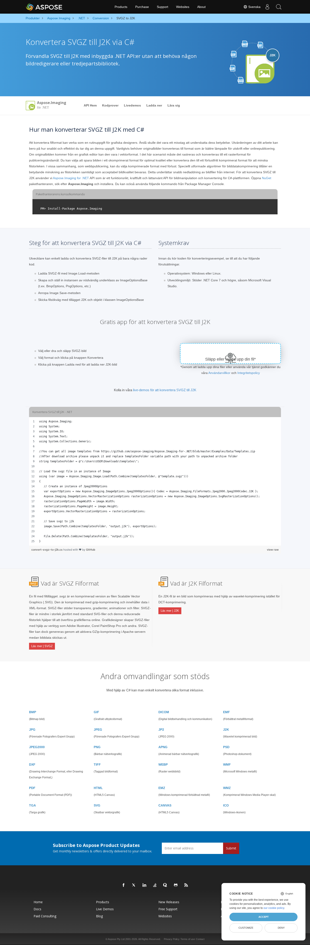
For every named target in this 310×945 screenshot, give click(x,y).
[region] (155, 481)
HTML (98, 788)
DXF (32, 764)
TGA (32, 805)
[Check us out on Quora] (165, 885)
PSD (226, 747)
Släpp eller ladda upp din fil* (230, 359)
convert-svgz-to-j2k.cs (47, 549)
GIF (96, 712)
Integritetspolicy (248, 373)
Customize (246, 927)
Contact (200, 939)
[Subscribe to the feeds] (186, 885)
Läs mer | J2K (170, 610)
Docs (37, 909)
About (201, 7)
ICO (226, 805)
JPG (32, 729)
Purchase (142, 7)
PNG (97, 747)
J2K (226, 729)
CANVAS (164, 805)
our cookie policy (273, 908)
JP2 (161, 729)
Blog (99, 916)
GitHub (90, 549)
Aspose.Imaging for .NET (71, 178)
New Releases (168, 902)
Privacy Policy (172, 939)
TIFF (97, 764)
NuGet (266, 178)
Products (121, 7)
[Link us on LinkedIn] (145, 885)
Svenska (254, 7)
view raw (273, 549)
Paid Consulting (45, 916)
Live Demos (105, 909)
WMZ (227, 788)
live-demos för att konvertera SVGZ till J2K (164, 390)
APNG (162, 747)
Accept (263, 916)
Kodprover (110, 105)
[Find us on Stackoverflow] (155, 885)
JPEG (98, 729)
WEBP (163, 764)
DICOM (163, 712)
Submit (231, 848)
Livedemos (132, 105)
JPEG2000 (37, 747)
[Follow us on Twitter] (134, 885)
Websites (182, 7)
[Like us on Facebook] (124, 885)
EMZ (161, 788)
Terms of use (187, 939)
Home (38, 902)
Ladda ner (154, 105)
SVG (97, 805)
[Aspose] (44, 6)
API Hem (90, 105)
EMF (226, 712)
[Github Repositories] (176, 885)
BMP (32, 712)
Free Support (167, 909)
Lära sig (173, 105)
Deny (281, 927)
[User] (267, 7)
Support (162, 7)
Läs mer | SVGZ (42, 646)
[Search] (278, 7)
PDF (32, 788)
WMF (227, 764)
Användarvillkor (219, 373)
